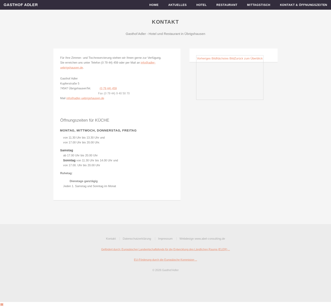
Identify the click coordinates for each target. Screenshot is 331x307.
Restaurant (227, 5)
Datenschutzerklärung (137, 238)
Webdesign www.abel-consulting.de (202, 238)
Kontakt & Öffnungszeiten (303, 5)
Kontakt (111, 238)
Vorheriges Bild (206, 58)
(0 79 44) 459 (108, 88)
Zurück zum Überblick (248, 58)
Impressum (165, 238)
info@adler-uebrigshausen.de (85, 98)
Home (154, 5)
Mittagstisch (258, 5)
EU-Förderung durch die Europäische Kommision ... (165, 259)
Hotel (202, 5)
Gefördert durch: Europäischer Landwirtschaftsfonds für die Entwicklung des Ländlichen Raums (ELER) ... (165, 249)
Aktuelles (177, 5)
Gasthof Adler (21, 5)
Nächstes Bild (225, 58)
